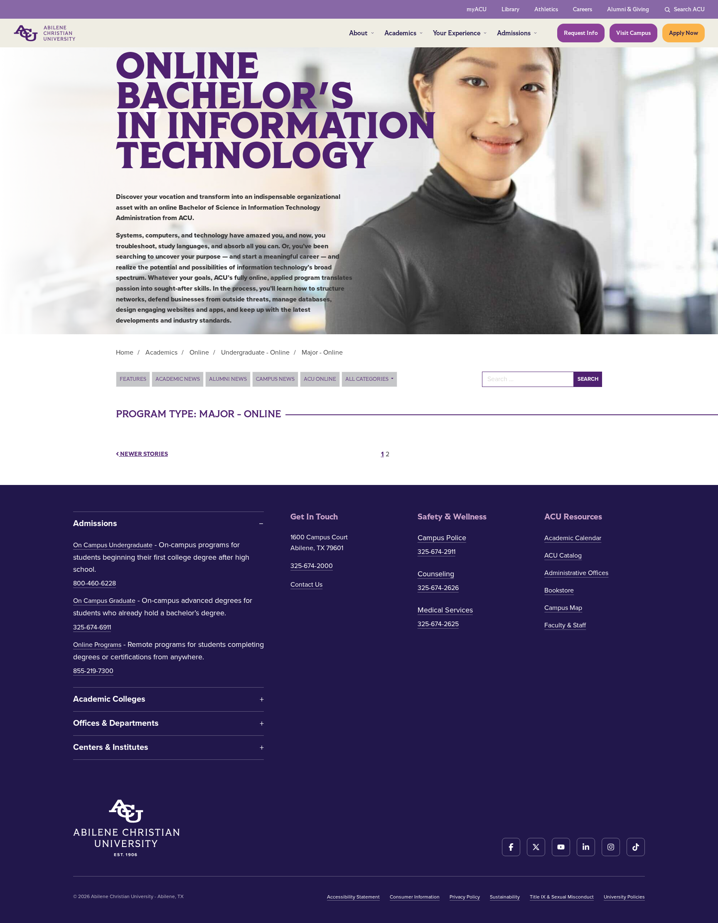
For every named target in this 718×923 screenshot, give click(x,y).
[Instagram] (611, 847)
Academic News (177, 379)
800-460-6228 (94, 583)
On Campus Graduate (104, 601)
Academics (400, 33)
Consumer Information (415, 897)
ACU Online (320, 379)
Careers (582, 9)
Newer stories (143, 454)
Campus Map (563, 608)
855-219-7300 (93, 671)
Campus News (275, 379)
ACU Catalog (563, 555)
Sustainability (505, 897)
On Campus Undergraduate (112, 545)
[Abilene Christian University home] (45, 33)
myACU (477, 9)
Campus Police (442, 537)
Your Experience (456, 33)
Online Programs (97, 645)
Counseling (436, 573)
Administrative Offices (576, 573)
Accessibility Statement (353, 897)
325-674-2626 (438, 588)
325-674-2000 (311, 566)
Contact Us (306, 584)
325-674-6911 (92, 627)
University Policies (624, 897)
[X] (536, 847)
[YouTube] (561, 847)
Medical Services (445, 610)
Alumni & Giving (628, 9)
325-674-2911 (436, 552)
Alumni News (228, 379)
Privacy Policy (465, 897)
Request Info (581, 33)
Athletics (546, 9)
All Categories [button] (367, 379)
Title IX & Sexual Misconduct (562, 897)
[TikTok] (636, 847)
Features (133, 379)
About (358, 33)
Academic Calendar (572, 538)
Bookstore (559, 590)
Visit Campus (633, 33)
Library (510, 9)
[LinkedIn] (586, 847)
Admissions (514, 33)
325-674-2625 (438, 624)
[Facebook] (511, 847)
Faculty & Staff (565, 625)
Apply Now (683, 33)
